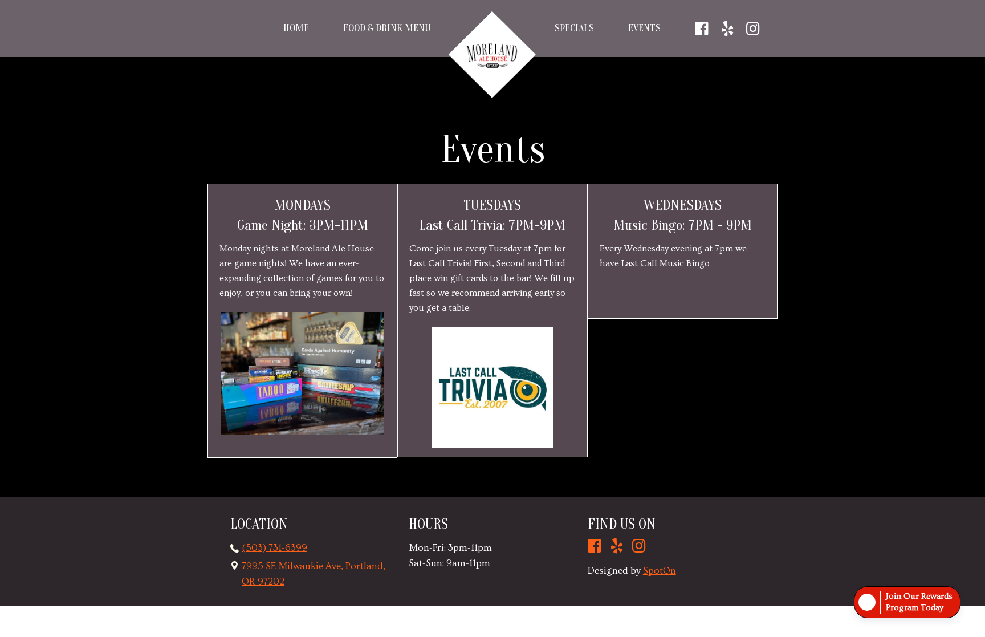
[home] (492, 54)
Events (644, 28)
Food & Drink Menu (386, 28)
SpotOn (659, 570)
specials (574, 28)
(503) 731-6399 (274, 547)
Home (296, 28)
